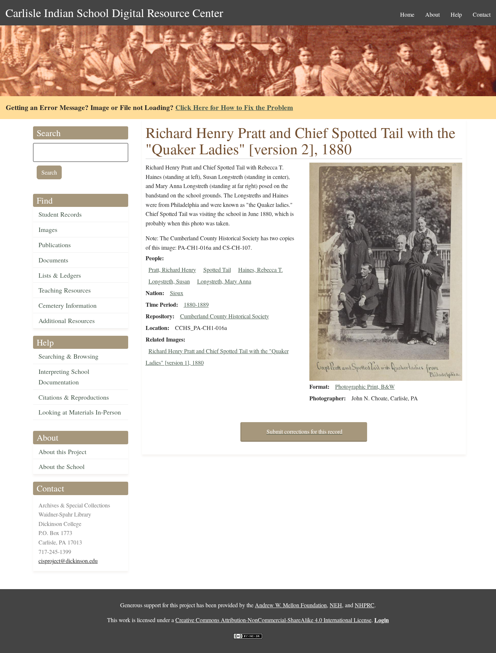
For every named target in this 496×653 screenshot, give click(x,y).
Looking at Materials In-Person (79, 412)
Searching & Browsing (68, 356)
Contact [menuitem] (482, 14)
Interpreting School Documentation (63, 376)
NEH (336, 605)
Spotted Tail (217, 269)
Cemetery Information (67, 305)
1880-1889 (196, 304)
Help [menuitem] (456, 14)
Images (47, 229)
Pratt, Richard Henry (172, 269)
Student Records (60, 214)
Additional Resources (66, 320)
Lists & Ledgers (59, 275)
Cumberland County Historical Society (224, 316)
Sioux (176, 293)
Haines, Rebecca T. (260, 269)
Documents (53, 260)
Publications (54, 244)
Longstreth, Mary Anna (224, 281)
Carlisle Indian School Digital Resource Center (114, 12)
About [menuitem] (432, 14)
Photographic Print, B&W (365, 386)
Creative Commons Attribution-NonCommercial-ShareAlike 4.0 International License (273, 620)
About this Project (62, 451)
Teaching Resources (64, 290)
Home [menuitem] (407, 14)
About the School (61, 466)
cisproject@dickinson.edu (68, 560)
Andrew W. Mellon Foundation (291, 605)
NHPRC (364, 605)
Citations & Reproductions (73, 397)
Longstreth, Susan (169, 281)
